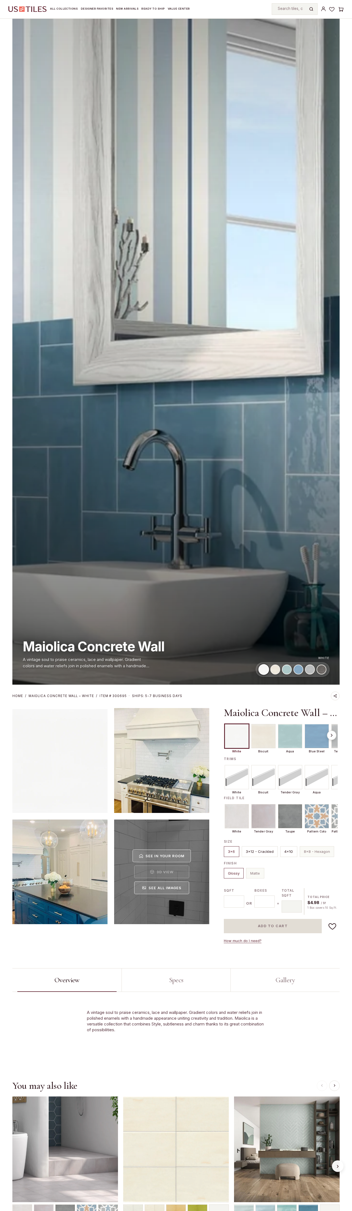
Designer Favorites (97, 8)
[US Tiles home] (27, 9)
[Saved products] (332, 9)
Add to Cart (273, 926)
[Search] (311, 9)
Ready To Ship (153, 8)
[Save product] (332, 926)
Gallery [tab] (285, 980)
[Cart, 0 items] (341, 9)
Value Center (179, 8)
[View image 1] (60, 760)
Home (17, 696)
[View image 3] (60, 872)
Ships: (157, 696)
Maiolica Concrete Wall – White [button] (282, 713)
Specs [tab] (176, 980)
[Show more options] (331, 735)
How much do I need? (243, 940)
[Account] (323, 9)
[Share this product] (335, 696)
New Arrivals (127, 8)
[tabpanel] (176, 1027)
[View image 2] (161, 760)
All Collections (64, 8)
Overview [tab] (66, 980)
